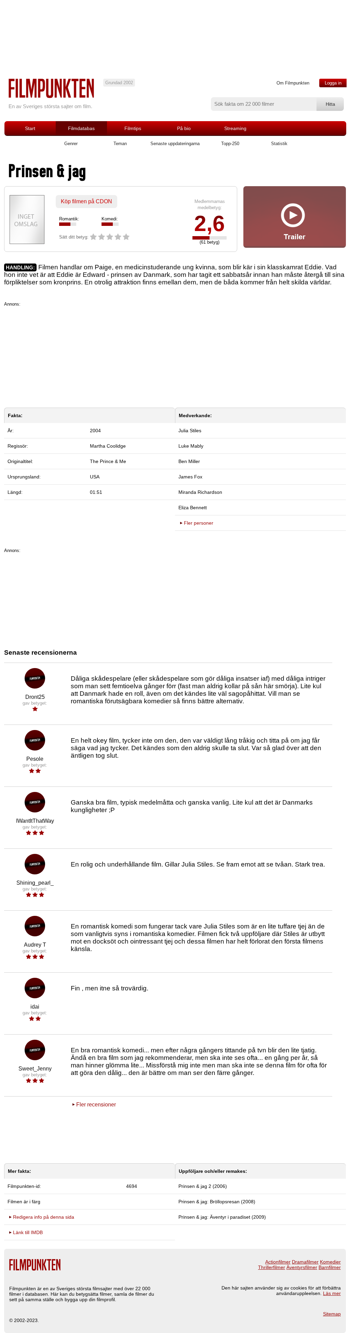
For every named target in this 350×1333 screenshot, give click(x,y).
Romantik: (69, 218)
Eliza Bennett (192, 507)
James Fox (190, 476)
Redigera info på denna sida (43, 1217)
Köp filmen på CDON (86, 201)
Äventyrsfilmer (301, 1267)
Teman (120, 143)
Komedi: (110, 218)
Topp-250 (230, 143)
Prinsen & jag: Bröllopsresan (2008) (216, 1201)
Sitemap (332, 1314)
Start (30, 128)
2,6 (209, 223)
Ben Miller (189, 461)
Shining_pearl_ (35, 883)
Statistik (279, 143)
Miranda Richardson (200, 492)
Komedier (330, 1262)
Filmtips (132, 128)
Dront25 (35, 697)
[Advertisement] (175, 354)
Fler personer (198, 523)
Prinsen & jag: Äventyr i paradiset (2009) (222, 1217)
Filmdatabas (81, 128)
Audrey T (35, 945)
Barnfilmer (330, 1267)
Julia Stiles (189, 430)
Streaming (235, 128)
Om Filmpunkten (293, 83)
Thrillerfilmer (271, 1267)
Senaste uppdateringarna (175, 143)
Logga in (333, 83)
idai (34, 1007)
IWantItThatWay (35, 821)
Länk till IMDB (28, 1232)
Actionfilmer (278, 1262)
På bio (184, 128)
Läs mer (332, 1293)
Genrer (71, 143)
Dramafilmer (305, 1262)
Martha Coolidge (108, 446)
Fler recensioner (96, 1104)
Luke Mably (190, 446)
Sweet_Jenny (35, 1069)
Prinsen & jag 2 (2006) (202, 1186)
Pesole (34, 759)
